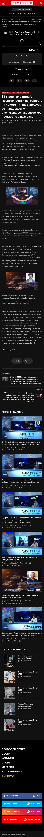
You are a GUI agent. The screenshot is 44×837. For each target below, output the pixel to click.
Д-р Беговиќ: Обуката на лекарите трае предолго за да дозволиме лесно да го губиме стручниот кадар (21, 443)
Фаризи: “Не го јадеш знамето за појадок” (25, 705)
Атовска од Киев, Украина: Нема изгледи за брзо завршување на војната (19, 558)
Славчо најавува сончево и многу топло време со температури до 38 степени (20, 596)
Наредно (39, 389)
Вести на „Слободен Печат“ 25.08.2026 (28, 721)
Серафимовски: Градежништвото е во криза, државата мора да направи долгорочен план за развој (22, 634)
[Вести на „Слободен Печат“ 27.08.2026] (9, 677)
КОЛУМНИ (8, 758)
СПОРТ (6, 762)
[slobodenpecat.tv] (22, 3)
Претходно (6, 374)
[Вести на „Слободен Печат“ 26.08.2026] (9, 693)
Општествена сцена (17, 19)
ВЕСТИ (6, 754)
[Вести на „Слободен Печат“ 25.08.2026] (9, 725)
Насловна (5, 19)
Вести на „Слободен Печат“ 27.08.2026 (28, 673)
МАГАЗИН (8, 767)
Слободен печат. (14, 749)
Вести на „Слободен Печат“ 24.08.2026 (22, 14)
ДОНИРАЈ (8, 776)
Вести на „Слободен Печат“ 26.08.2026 (28, 689)
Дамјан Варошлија (11, 120)
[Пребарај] (41, 3)
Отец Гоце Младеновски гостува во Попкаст (27, 657)
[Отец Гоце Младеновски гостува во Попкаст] (9, 661)
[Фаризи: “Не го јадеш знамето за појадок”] (9, 709)
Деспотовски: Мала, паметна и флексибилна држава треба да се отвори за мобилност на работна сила (21, 481)
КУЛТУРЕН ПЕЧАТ (13, 771)
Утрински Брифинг (23, 93)
